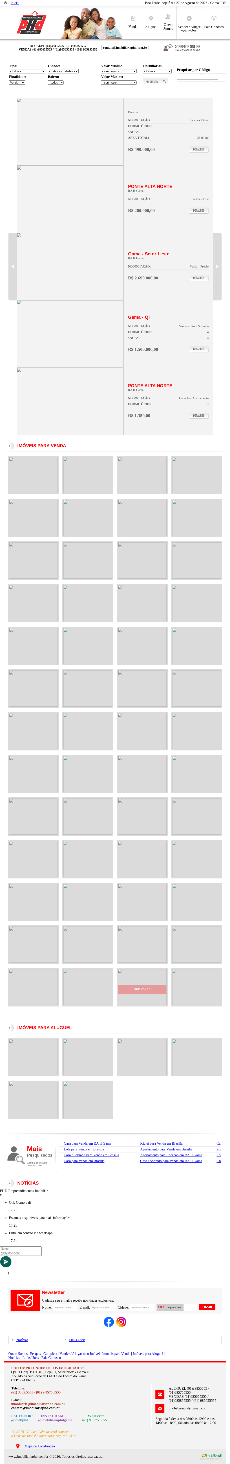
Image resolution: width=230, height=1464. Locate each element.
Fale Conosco (214, 27)
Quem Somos (168, 27)
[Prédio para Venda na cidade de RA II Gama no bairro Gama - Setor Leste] (70, 299)
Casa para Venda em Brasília (84, 1161)
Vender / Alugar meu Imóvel (189, 29)
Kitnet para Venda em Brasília (161, 1143)
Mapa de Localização (39, 1446)
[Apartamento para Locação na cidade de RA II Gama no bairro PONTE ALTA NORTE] (70, 434)
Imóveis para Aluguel (148, 1354)
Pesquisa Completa (43, 1354)
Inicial (15, 3)
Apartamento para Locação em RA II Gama (171, 1155)
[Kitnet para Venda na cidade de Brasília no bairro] (70, 164)
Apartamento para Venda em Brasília (166, 1149)
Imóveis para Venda (116, 1354)
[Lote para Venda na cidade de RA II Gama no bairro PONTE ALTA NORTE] (70, 232)
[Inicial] (31, 34)
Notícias (22, 1340)
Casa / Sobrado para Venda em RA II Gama (171, 1161)
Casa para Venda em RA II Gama (87, 1143)
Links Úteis (77, 1340)
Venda (132, 27)
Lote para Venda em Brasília (84, 1149)
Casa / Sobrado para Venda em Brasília (91, 1155)
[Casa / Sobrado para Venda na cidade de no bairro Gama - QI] (70, 366)
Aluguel (151, 27)
